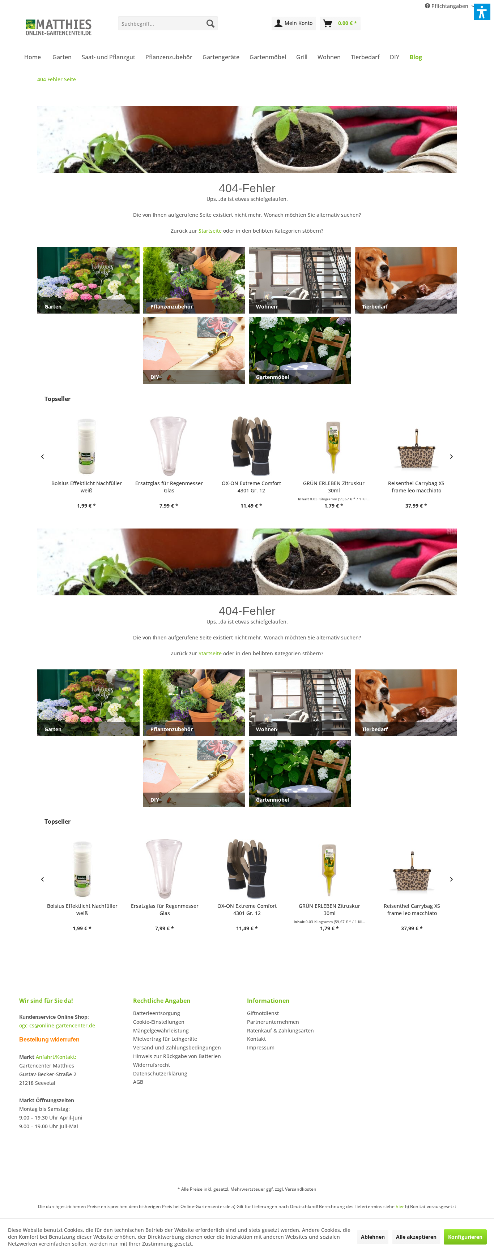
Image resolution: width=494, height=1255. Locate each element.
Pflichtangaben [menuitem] (450, 6)
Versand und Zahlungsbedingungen (177, 1047)
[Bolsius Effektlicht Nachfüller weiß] (82, 446)
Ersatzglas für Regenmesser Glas (165, 487)
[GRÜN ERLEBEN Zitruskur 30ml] (329, 446)
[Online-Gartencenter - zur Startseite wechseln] (58, 31)
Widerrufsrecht (151, 1064)
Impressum (260, 1047)
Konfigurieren (465, 1236)
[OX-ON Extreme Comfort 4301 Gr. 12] (247, 446)
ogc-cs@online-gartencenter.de (57, 1025)
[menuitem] (168, 23)
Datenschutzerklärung (160, 1073)
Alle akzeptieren (416, 1236)
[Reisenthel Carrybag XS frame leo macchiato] (412, 446)
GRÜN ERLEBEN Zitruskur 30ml (329, 487)
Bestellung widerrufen (49, 1039)
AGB (138, 1081)
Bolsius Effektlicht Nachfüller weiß (82, 487)
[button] (482, 12)
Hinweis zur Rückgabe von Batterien (177, 1056)
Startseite (210, 230)
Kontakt (256, 1038)
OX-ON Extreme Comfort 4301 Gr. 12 (247, 487)
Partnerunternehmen (273, 1021)
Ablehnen (373, 1236)
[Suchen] (210, 23)
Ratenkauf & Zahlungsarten (280, 1030)
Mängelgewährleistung (161, 1030)
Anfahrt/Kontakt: (56, 1056)
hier (400, 1206)
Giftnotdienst (263, 1013)
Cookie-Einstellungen (158, 1021)
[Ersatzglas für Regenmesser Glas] (164, 446)
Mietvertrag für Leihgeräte (165, 1038)
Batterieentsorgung (156, 1013)
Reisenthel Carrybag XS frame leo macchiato (412, 487)
